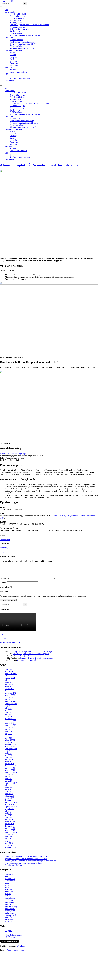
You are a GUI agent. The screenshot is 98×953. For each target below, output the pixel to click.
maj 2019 (8, 781)
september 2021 (11, 725)
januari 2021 (9, 742)
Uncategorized (10, 915)
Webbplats (4, 591)
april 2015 (8, 841)
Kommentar (5, 578)
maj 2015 (8, 839)
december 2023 (10, 691)
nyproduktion (10, 889)
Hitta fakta (9, 38)
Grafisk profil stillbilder (18, 14)
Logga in (8, 931)
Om (11, 76)
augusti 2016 (9, 809)
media (7, 887)
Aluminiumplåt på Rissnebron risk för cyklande (39, 165)
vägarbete (8, 921)
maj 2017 (8, 789)
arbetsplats (9, 874)
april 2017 (8, 792)
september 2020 (11, 749)
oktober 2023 (10, 695)
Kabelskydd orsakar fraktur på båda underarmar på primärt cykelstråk (31, 861)
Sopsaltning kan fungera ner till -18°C (24, 44)
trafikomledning (11, 906)
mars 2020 (9, 759)
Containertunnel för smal (26, 660)
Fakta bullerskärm (16, 40)
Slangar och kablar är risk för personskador (36, 656)
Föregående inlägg (7, 552)
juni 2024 (8, 682)
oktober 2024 (10, 678)
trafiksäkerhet (10, 909)
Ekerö (12, 59)
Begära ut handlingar (17, 16)
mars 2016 (9, 819)
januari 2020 (9, 764)
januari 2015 (9, 845)
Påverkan (8, 68)
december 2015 (10, 826)
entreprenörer (10, 881)
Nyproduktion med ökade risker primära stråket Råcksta (26, 859)
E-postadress (5, 587)
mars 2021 (9, 738)
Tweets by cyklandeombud (10, 642)
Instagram (3, 634)
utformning (4, 548)
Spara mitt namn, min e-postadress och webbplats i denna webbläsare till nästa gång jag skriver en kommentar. (44, 596)
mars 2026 (9, 672)
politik (7, 896)
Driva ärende (10, 12)
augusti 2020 (9, 751)
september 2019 (11, 772)
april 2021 (8, 736)
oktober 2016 (10, 804)
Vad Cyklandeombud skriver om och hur (25, 35)
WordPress (21, 946)
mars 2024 (9, 684)
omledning (9, 891)
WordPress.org (10, 937)
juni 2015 (8, 837)
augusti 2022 (9, 706)
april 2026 (8, 669)
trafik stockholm (11, 902)
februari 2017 (10, 796)
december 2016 (10, 800)
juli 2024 (8, 680)
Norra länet (14, 61)
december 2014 (10, 847)
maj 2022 (8, 710)
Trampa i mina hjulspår (18, 72)
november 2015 (11, 828)
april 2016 (8, 817)
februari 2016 (10, 822)
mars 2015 (9, 843)
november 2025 (11, 674)
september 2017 (11, 783)
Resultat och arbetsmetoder (20, 78)
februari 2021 (10, 740)
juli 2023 (8, 699)
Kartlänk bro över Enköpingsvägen (13, 454)
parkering (8, 894)
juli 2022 (8, 708)
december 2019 (10, 766)
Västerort (13, 57)
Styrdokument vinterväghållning (22, 42)
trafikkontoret (10, 904)
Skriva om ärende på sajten (20, 29)
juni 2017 (8, 787)
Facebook (3, 638)
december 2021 (10, 719)
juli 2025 (8, 676)
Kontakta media (16, 20)
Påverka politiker (16, 23)
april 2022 (8, 712)
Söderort (13, 55)
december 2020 (10, 744)
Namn (3, 583)
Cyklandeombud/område (14, 50)
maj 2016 (8, 815)
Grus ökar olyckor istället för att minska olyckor (31, 654)
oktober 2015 (10, 830)
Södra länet (14, 65)
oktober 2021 (10, 723)
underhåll (8, 917)
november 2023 (11, 693)
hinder (7, 883)
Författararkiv (5, 540)
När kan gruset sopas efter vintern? (23, 48)
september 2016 (11, 807)
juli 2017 (8, 785)
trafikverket (9, 913)
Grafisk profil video (17, 18)
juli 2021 (8, 729)
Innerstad (13, 53)
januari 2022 (9, 717)
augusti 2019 (9, 774)
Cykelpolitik (9, 80)
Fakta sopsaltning (16, 46)
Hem (6, 10)
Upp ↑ (22, 950)
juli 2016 (8, 811)
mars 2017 (9, 794)
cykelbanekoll (10, 879)
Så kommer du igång (17, 27)
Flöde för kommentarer (13, 935)
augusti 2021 (9, 727)
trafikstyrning (10, 911)
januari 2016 (9, 824)
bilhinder (8, 876)
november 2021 (11, 721)
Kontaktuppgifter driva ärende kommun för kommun (29, 25)
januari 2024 (9, 689)
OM (6, 74)
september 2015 (11, 832)
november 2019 (11, 768)
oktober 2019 (10, 770)
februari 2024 (10, 687)
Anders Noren (12, 950)
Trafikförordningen (17, 33)
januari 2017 (9, 798)
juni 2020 (8, 753)
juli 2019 (8, 777)
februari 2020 (10, 762)
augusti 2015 (9, 834)
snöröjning (9, 900)
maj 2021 (8, 734)
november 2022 (11, 702)
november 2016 (11, 802)
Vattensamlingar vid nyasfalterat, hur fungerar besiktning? (26, 856)
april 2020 (8, 757)
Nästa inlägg (19, 552)
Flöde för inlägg (11, 933)
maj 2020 (8, 755)
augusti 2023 (9, 697)
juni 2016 (8, 813)
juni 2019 (8, 779)
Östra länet (14, 63)
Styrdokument (15, 31)
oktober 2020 (10, 747)
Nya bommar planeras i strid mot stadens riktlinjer (33, 651)
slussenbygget (10, 898)
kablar (7, 885)
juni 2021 (8, 732)
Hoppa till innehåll (7, 1)
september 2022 (11, 704)
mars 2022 (9, 714)
